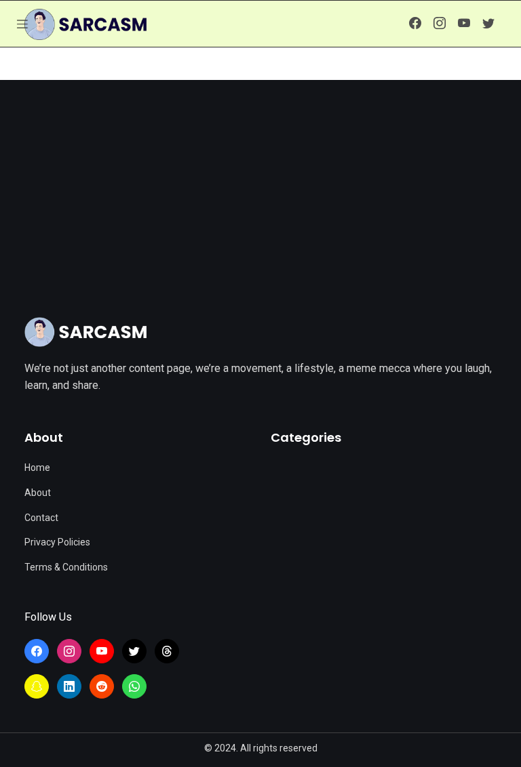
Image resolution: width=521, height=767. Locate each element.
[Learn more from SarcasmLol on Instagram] (439, 24)
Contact (41, 517)
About (37, 492)
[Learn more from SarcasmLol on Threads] (167, 651)
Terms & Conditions (66, 567)
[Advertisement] (260, 175)
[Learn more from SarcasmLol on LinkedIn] (69, 686)
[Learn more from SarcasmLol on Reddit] (102, 686)
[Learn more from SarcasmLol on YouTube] (464, 24)
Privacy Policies (57, 542)
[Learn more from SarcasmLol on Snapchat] (36, 686)
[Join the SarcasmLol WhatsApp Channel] (134, 686)
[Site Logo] (85, 332)
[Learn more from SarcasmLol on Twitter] (488, 24)
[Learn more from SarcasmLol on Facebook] (415, 24)
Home (37, 467)
